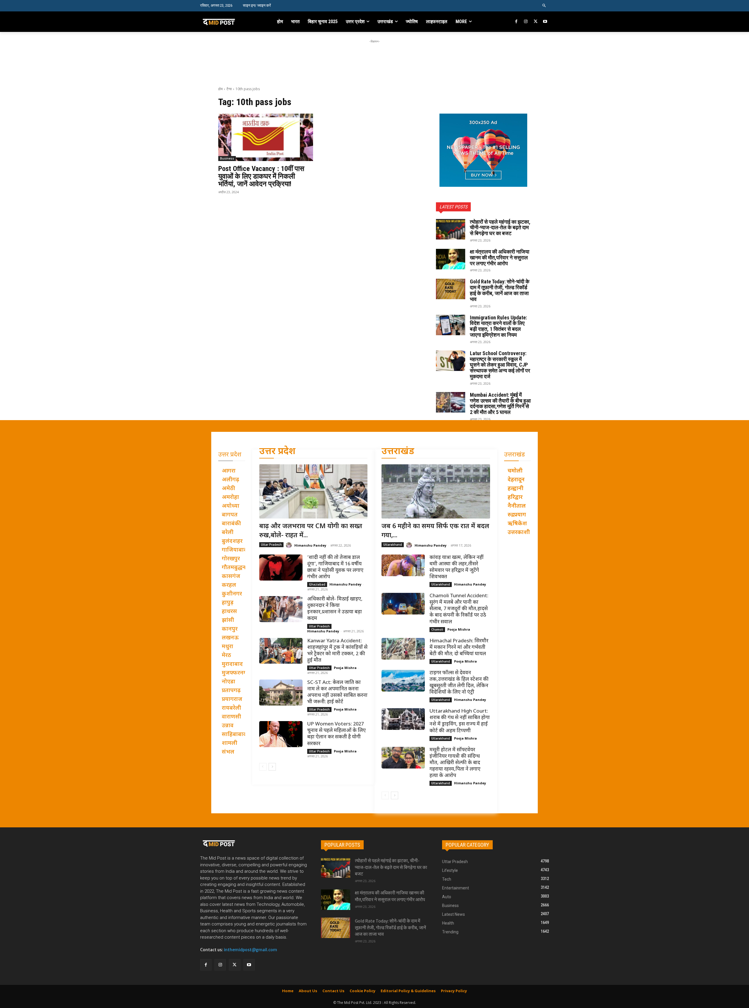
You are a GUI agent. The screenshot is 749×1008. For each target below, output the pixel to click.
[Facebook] (516, 22)
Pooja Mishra (345, 667)
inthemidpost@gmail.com (250, 949)
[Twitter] (536, 22)
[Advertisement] (374, 58)
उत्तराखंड (398, 451)
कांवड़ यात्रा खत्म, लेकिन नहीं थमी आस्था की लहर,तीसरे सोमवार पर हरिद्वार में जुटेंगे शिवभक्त (457, 567)
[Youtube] (545, 22)
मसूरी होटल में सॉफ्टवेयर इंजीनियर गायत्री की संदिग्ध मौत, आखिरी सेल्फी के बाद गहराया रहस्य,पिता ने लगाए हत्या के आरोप (455, 763)
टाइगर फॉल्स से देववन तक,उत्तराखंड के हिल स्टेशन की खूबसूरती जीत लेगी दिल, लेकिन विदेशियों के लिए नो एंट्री (459, 683)
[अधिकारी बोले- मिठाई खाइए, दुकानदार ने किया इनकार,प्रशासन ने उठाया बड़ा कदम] (281, 609)
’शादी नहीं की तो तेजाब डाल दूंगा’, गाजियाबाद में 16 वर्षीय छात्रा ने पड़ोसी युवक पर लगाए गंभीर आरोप (335, 567)
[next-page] (272, 767)
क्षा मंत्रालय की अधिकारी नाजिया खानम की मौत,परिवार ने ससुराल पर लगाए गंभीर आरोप (499, 257)
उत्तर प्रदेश (277, 451)
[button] (544, 5)
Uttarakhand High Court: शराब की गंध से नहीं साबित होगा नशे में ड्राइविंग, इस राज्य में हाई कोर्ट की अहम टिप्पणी (460, 721)
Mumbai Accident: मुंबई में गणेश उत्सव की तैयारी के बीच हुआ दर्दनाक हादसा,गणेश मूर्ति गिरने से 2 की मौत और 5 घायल (500, 403)
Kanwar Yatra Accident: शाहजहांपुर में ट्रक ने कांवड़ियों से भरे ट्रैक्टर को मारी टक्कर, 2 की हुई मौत (337, 651)
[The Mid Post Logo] (231, 21)
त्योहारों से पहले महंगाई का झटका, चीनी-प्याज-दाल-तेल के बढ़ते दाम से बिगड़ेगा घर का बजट (500, 228)
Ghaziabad (317, 584)
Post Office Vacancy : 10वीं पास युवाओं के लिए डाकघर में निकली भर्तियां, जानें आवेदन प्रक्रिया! (261, 176)
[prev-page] (263, 767)
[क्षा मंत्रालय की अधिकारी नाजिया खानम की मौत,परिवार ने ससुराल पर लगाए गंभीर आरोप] (450, 259)
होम (220, 88)
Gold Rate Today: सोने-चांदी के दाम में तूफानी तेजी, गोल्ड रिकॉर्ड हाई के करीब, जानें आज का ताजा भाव (499, 290)
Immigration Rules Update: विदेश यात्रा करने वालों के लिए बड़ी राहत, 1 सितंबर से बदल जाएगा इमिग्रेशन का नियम (498, 326)
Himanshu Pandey (310, 545)
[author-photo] (289, 545)
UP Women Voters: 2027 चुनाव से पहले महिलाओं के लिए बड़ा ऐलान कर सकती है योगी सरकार (336, 734)
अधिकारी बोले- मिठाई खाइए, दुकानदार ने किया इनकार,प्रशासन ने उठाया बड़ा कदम (335, 609)
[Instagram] (526, 22)
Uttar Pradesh (271, 544)
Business (227, 158)
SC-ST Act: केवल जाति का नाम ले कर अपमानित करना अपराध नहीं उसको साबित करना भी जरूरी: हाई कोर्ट (337, 692)
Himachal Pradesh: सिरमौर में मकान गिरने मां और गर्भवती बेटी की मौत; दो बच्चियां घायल (459, 647)
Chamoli (437, 629)
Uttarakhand (392, 544)
